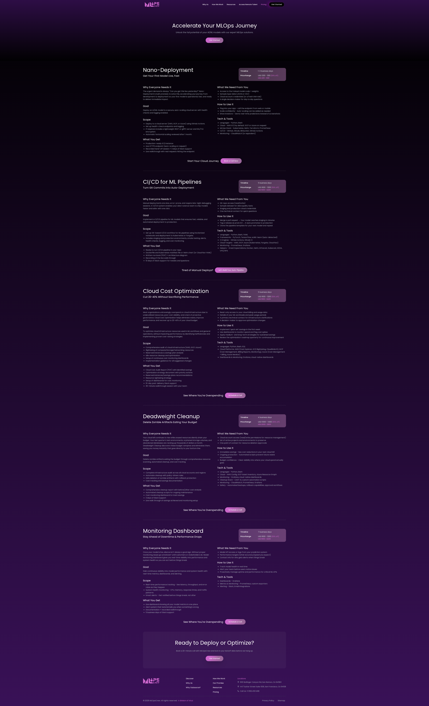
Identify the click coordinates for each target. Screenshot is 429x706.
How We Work (217, 4)
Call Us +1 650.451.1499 (249, 691)
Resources (231, 4)
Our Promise (218, 683)
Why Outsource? (193, 687)
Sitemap (281, 700)
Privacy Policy (268, 700)
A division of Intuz (185, 700)
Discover (190, 678)
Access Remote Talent (248, 4)
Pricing (263, 4)
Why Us (205, 4)
